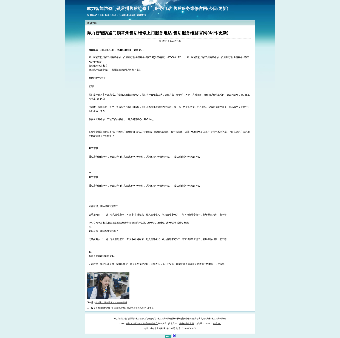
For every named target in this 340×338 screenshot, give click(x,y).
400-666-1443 (107, 50)
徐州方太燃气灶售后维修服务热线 (111, 302)
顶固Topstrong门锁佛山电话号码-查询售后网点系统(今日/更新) (124, 308)
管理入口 (217, 323)
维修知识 (92, 23)
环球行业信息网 (186, 323)
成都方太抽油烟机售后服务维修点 (142, 323)
